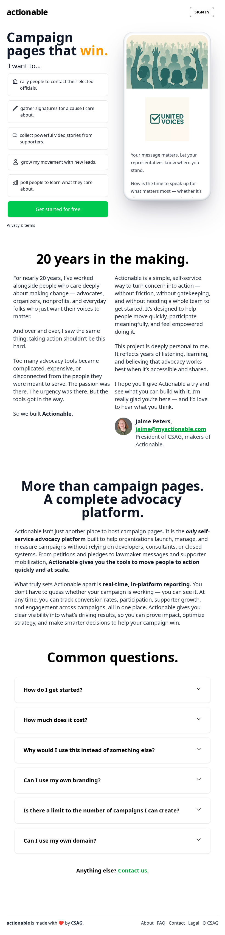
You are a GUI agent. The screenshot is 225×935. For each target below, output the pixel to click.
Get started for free (58, 209)
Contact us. (133, 870)
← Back (14, 69)
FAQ (161, 923)
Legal (193, 923)
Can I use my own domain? (60, 840)
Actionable (27, 12)
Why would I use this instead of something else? (89, 750)
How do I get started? (53, 689)
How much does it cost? (56, 720)
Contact (177, 923)
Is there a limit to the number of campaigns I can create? (101, 810)
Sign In (202, 12)
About (147, 923)
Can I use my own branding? (62, 780)
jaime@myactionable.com (171, 429)
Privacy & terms (21, 225)
